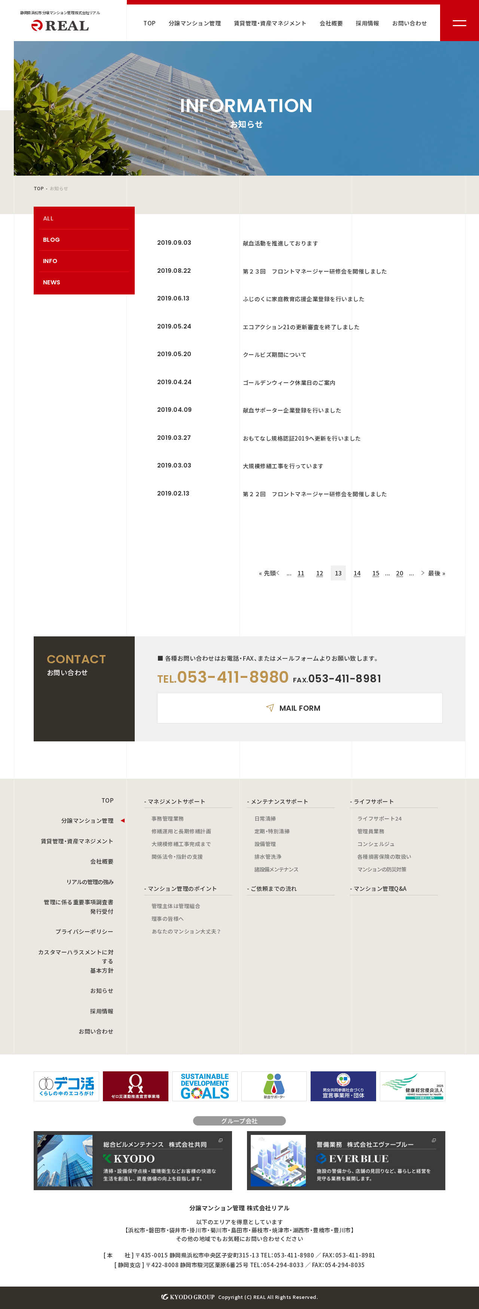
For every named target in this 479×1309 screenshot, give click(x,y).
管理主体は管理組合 (176, 906)
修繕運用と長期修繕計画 (181, 831)
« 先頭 (267, 573)
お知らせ (101, 990)
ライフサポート (374, 801)
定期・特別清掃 (272, 831)
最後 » (436, 573)
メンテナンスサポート (280, 801)
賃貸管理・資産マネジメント (270, 23)
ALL (48, 218)
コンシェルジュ (376, 844)
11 (301, 572)
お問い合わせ (409, 23)
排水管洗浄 (267, 856)
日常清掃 (265, 818)
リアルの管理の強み (89, 882)
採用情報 (367, 23)
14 (357, 572)
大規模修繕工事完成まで (181, 844)
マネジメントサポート (177, 801)
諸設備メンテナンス (276, 869)
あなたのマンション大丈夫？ (186, 931)
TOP (149, 23)
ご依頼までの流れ (274, 888)
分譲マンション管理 (195, 23)
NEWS (52, 282)
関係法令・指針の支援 (177, 856)
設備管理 (265, 844)
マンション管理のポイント (182, 888)
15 (375, 572)
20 (399, 572)
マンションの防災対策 (381, 869)
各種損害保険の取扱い (384, 856)
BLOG (51, 239)
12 (319, 572)
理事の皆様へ (168, 918)
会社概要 (331, 23)
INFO (50, 261)
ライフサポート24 (379, 818)
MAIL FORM (300, 708)
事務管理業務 (168, 818)
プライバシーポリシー (84, 931)
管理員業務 (370, 831)
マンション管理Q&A (380, 888)
